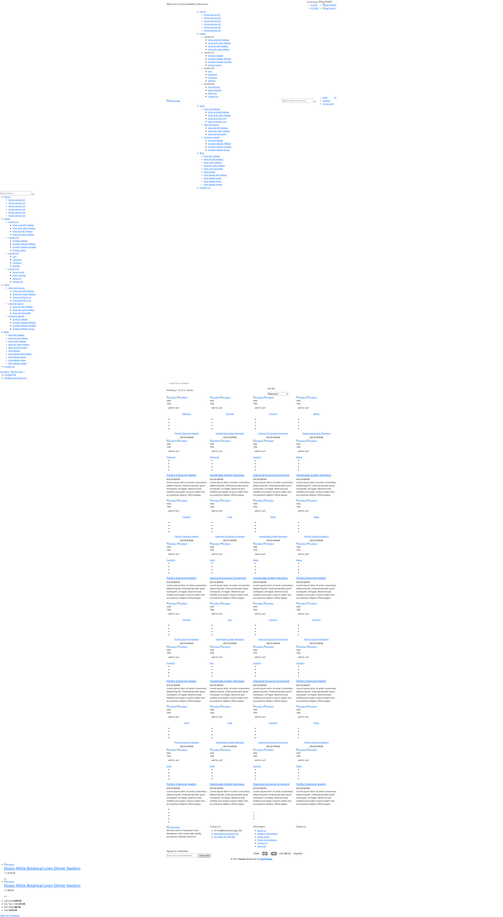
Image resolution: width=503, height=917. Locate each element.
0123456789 (10, 374)
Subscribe (204, 855)
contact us (213, 96)
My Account (17, 371)
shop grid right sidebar (219, 43)
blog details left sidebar (215, 175)
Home (203, 11)
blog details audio (213, 178)
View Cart (4, 915)
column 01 (13, 222)
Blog (202, 153)
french (332, 8)
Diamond (214, 457)
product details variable (219, 61)
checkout (212, 74)
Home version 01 (212, 14)
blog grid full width (213, 168)
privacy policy (214, 65)
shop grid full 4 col (217, 121)
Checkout (14, 915)
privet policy (263, 836)
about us (212, 93)
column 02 (13, 237)
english (332, 5)
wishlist (211, 80)
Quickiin (230, 413)
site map (261, 846)
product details (215, 55)
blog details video (212, 181)
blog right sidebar (213, 162)
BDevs (316, 413)
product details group (219, 149)
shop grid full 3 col (217, 118)
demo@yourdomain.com (226, 833)
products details (212, 137)
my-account (214, 87)
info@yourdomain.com (15, 378)
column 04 (13, 269)
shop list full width (217, 134)
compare (212, 77)
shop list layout (211, 124)
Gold (230, 517)
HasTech (171, 560)
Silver (273, 517)
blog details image (213, 184)
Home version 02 (212, 17)
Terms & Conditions (267, 840)
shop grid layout (212, 109)
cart (210, 71)
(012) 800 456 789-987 (224, 836)
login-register (215, 90)
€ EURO (315, 8)
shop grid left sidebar (218, 39)
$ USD (314, 5)
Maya (316, 517)
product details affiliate (219, 58)
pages (203, 33)
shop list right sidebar (219, 49)
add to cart (173, 407)
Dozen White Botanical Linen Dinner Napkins (42, 868)
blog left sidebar (212, 156)
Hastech (187, 517)
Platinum (186, 413)
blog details (209, 171)
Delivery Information (267, 833)
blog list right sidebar (214, 165)
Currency (5, 371)
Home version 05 (212, 27)
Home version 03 (212, 21)
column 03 (13, 253)
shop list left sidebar (218, 46)
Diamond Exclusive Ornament (273, 433)
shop (202, 105)
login (324, 97)
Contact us (205, 187)
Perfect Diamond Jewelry (186, 433)
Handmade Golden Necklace (230, 433)
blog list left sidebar (213, 159)
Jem (230, 619)
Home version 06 (212, 30)
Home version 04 (212, 24)
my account (328, 103)
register (326, 100)
